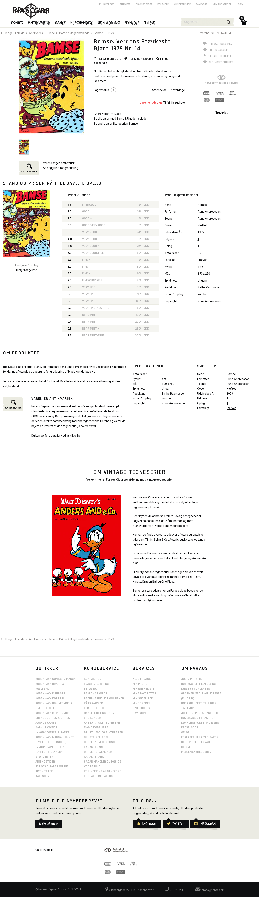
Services (144, 668)
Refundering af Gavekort (102, 771)
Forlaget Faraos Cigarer (199, 737)
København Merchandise (53, 713)
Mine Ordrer (142, 703)
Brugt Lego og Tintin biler (103, 732)
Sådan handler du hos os (102, 761)
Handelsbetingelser (99, 713)
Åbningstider (144, 4)
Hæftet (202, 225)
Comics (17, 22)
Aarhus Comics (46, 727)
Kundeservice (182, 4)
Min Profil (140, 684)
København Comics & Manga (55, 679)
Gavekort (202, 4)
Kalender (163, 4)
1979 (110, 33)
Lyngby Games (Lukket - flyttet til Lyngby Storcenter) (52, 752)
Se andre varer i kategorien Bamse (116, 123)
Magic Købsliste (96, 727)
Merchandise (82, 22)
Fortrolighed (94, 708)
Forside (19, 33)
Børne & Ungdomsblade (74, 33)
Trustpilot (221, 112)
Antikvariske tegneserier (103, 723)
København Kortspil (50, 698)
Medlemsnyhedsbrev (196, 752)
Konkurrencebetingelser (200, 723)
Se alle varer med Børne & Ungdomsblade (120, 118)
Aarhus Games (45, 723)
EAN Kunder (92, 718)
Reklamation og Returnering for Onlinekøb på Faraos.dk (104, 698)
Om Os (185, 732)
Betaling (90, 689)
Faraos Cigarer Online (51, 766)
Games (60, 22)
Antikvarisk (36, 33)
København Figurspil (50, 693)
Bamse (98, 33)
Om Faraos (194, 668)
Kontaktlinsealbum (98, 776)
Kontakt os (92, 679)
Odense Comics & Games (52, 718)
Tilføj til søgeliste (174, 102)
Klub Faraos (107, 4)
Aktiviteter (44, 771)
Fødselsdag (189, 727)
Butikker (125, 4)
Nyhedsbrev (141, 708)
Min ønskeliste (222, 4)
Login (240, 4)
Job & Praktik (191, 679)
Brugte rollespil (96, 737)
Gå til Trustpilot (44, 849)
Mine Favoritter (144, 693)
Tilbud (150, 22)
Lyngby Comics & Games (52, 732)
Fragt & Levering (96, 684)
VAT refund (92, 766)
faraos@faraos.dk (212, 890)
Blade (51, 33)
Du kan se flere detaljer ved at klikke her (56, 435)
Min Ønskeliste (144, 689)
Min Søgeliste (143, 698)
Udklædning (109, 22)
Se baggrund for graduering (60, 168)
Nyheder (132, 22)
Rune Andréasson (209, 211)
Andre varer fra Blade (107, 113)
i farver (202, 259)
